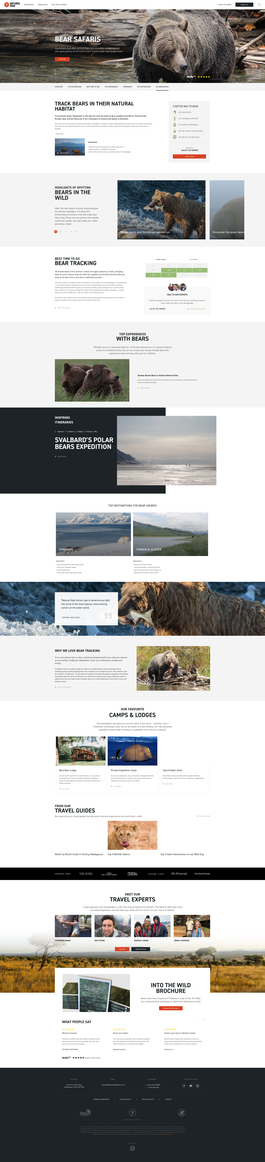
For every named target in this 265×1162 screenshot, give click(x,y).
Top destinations (144, 87)
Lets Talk (122, 949)
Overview (59, 87)
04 (71, 232)
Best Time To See (93, 87)
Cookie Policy (125, 1099)
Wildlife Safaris (67, 32)
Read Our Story (141, 949)
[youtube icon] (191, 1086)
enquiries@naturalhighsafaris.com (113, 1085)
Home (57, 32)
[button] (129, 159)
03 (66, 232)
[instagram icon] (197, 1086)
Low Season (194, 259)
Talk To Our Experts (64, 308)
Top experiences (111, 87)
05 (76, 232)
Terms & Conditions (101, 1099)
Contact (168, 1099)
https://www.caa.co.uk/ (165, 1134)
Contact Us (244, 5)
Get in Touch (189, 156)
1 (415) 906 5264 (153, 1087)
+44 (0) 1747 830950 (224, 5)
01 (56, 232)
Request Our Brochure (170, 1008)
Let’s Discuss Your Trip (197, 309)
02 (61, 232)
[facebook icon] (184, 1086)
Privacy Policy (148, 1099)
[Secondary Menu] (259, 4)
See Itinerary (61, 456)
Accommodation (162, 87)
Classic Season (161, 259)
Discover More (145, 388)
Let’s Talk (62, 59)
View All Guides (204, 816)
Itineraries (127, 87)
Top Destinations (74, 87)
